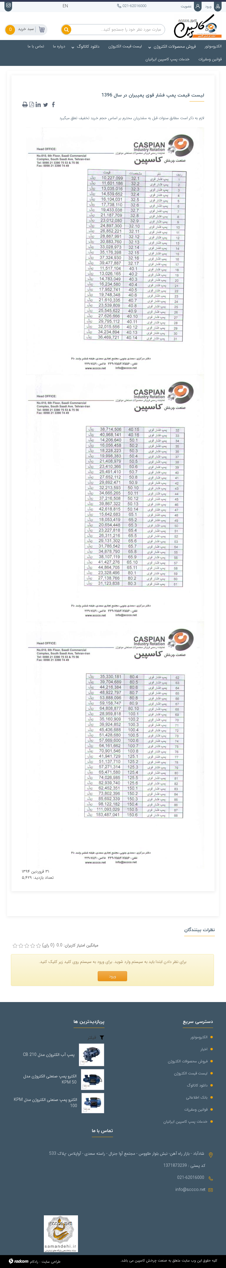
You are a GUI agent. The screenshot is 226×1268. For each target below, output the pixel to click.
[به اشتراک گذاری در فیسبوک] (53, 104)
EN (65, 6)
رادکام (34, 1261)
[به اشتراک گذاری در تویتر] (45, 104)
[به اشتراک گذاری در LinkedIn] (38, 104)
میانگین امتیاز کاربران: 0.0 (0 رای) (70, 945)
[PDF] (31, 104)
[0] (15, 945)
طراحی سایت (50, 1261)
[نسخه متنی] (25, 104)
